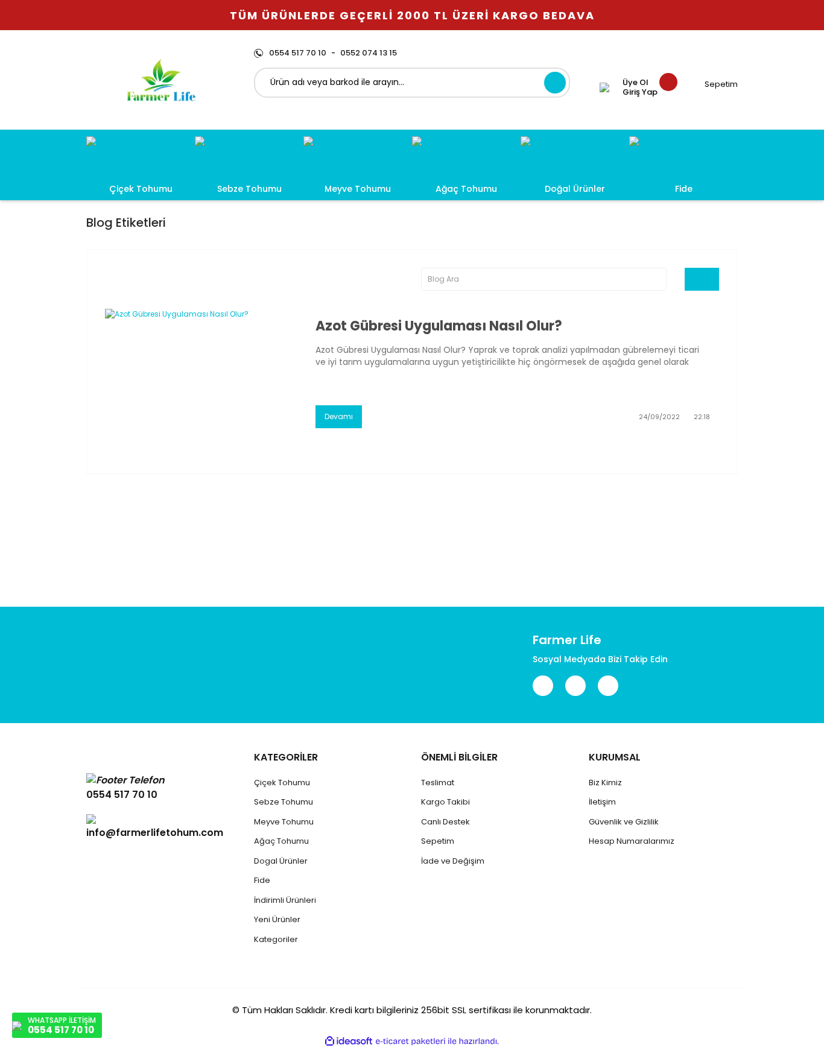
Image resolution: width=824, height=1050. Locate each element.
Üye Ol (635, 82)
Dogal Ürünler (281, 861)
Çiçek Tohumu (282, 782)
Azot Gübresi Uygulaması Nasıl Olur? (438, 326)
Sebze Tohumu (283, 802)
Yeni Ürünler (277, 919)
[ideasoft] (349, 1041)
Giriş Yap (640, 92)
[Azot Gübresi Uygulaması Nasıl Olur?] (201, 373)
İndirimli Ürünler (284, 900)
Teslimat (437, 782)
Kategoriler (276, 939)
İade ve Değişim (452, 861)
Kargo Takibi (445, 802)
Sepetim (437, 841)
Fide (262, 880)
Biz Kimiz (605, 782)
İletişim (602, 802)
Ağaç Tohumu (281, 841)
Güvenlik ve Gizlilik (624, 821)
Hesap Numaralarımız (631, 841)
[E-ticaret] (410, 1041)
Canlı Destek (445, 821)
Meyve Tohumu (284, 821)
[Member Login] (604, 87)
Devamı (339, 416)
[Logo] (161, 80)
